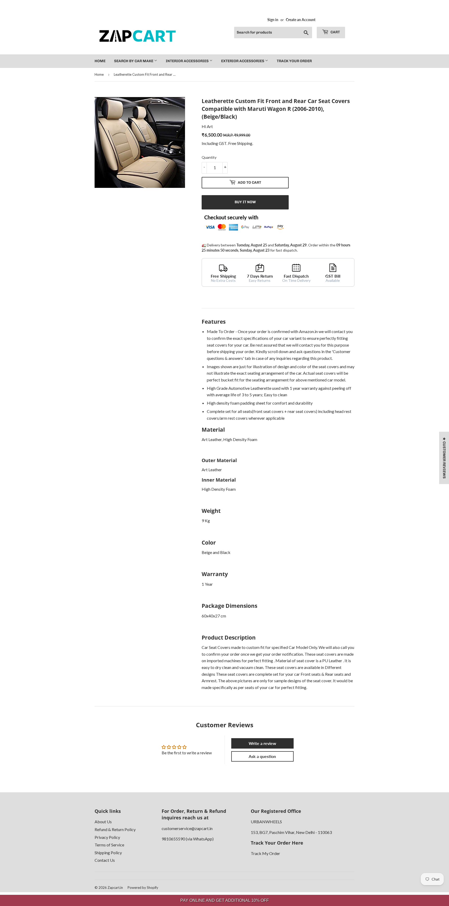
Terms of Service (109, 844)
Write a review (262, 743)
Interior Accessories (187, 61)
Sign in (272, 20)
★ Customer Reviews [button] (444, 457)
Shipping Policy (108, 852)
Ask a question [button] (262, 756)
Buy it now (245, 202)
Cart (335, 32)
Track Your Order (294, 61)
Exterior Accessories (243, 61)
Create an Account (300, 20)
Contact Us (105, 860)
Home (100, 61)
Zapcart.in (115, 887)
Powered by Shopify (143, 887)
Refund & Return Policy (115, 829)
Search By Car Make (134, 61)
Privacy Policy (107, 837)
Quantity (209, 157)
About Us (103, 821)
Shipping (244, 143)
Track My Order (265, 853)
